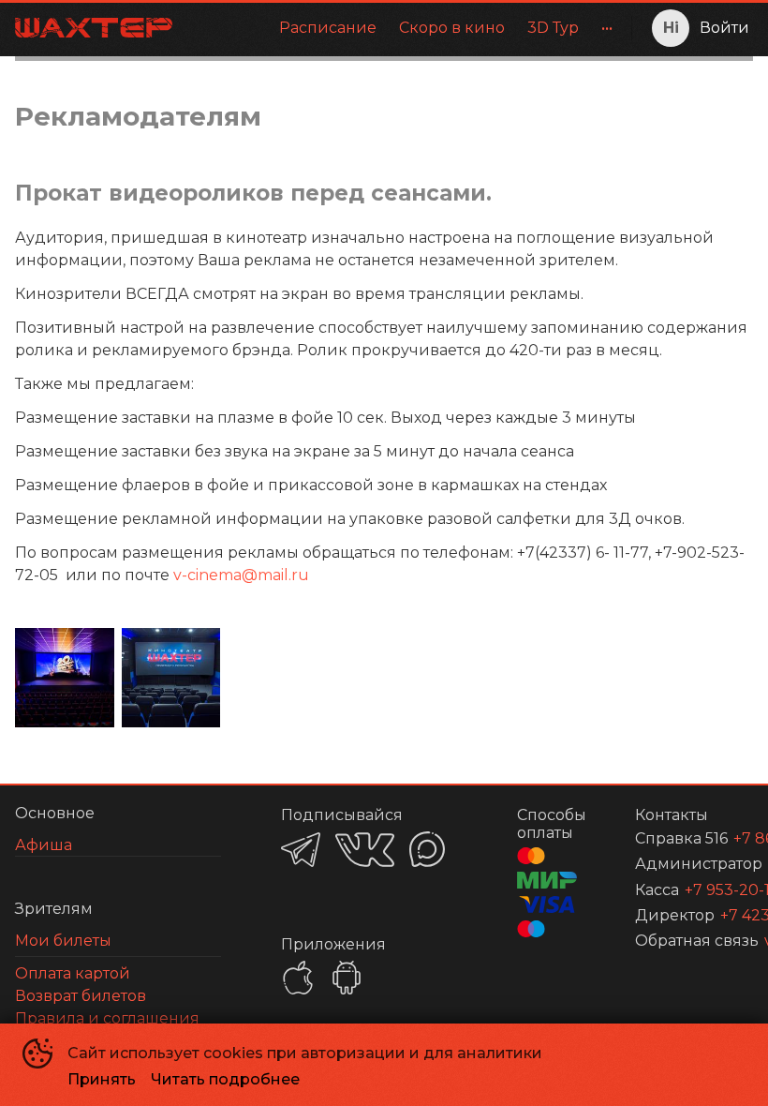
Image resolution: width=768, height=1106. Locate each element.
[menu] (405, 28)
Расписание (328, 28)
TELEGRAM (300, 849)
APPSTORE (298, 977)
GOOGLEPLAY (346, 977)
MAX (427, 849)
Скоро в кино (452, 28)
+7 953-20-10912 (696, 890)
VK (364, 849)
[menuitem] (328, 28)
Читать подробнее (225, 1079)
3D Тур (553, 28)
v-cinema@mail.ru (241, 575)
